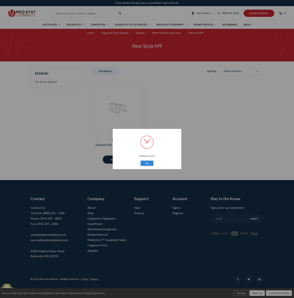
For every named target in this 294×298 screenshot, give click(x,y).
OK (147, 163)
